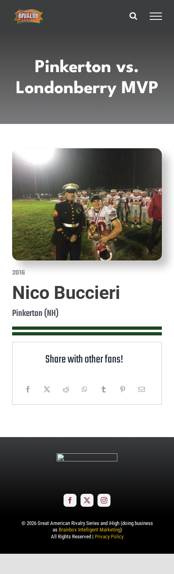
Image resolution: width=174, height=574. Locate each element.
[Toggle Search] (133, 16)
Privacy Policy (109, 536)
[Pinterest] (122, 389)
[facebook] (70, 500)
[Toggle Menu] (155, 16)
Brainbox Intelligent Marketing (89, 530)
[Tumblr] (103, 389)
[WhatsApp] (84, 389)
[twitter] (87, 500)
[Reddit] (66, 389)
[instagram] (104, 500)
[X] (47, 389)
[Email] (141, 389)
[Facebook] (28, 389)
